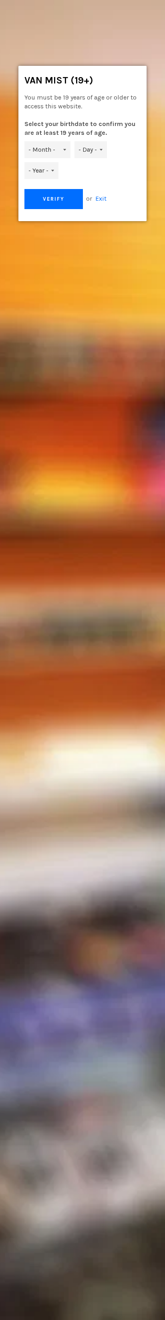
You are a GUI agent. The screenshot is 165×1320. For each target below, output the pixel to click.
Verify (53, 199)
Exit (101, 198)
